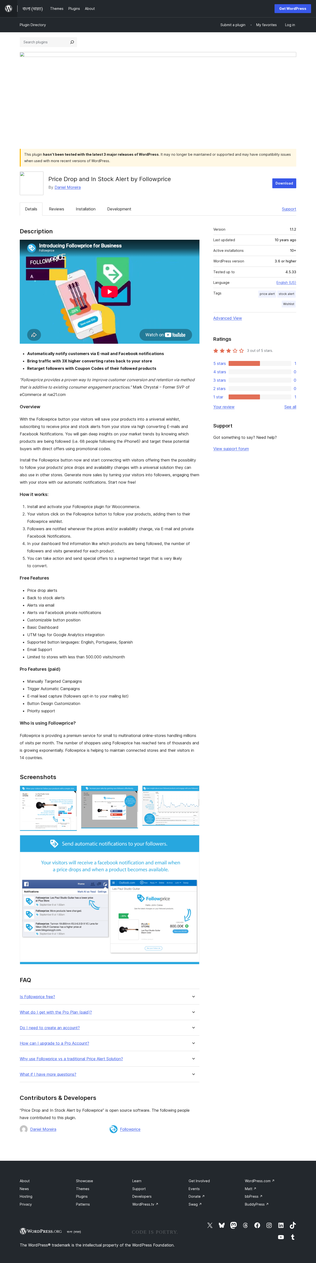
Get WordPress (292, 8)
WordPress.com (260, 1181)
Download (284, 183)
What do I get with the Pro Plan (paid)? (56, 1012)
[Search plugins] (72, 42)
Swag (195, 1204)
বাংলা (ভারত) (74, 1232)
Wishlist (288, 304)
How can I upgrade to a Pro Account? (54, 1043)
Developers (142, 1196)
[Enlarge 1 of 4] (70, 792)
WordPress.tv (145, 1204)
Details (31, 208)
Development (119, 208)
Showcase (84, 1181)
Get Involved (199, 1181)
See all (290, 406)
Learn (136, 1181)
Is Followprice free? (37, 996)
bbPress (254, 1196)
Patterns (83, 1204)
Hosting (26, 1196)
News (24, 1189)
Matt (251, 1189)
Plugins (82, 1196)
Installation (86, 208)
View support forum (231, 448)
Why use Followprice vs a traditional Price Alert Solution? (71, 1059)
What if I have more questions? (48, 1074)
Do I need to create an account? (50, 1027)
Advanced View (227, 318)
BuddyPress (257, 1204)
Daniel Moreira (68, 187)
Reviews (56, 208)
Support (289, 208)
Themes (82, 1189)
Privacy (26, 1204)
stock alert (286, 294)
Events (194, 1189)
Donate (197, 1196)
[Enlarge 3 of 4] (192, 792)
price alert (267, 294)
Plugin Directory (33, 25)
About (25, 1181)
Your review (224, 406)
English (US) (286, 282)
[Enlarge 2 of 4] (131, 792)
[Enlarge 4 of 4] (192, 841)
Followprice (130, 1129)
